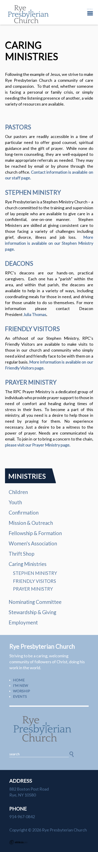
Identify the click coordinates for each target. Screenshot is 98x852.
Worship (21, 691)
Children (18, 492)
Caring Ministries (27, 564)
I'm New (20, 685)
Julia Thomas (34, 314)
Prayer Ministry (33, 589)
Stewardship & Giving (32, 612)
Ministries (27, 476)
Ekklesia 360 (18, 842)
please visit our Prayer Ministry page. (37, 444)
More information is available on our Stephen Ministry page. (49, 243)
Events (20, 696)
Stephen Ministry (35, 573)
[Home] (49, 729)
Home (19, 680)
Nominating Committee (35, 602)
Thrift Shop (21, 554)
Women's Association (33, 543)
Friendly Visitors (34, 581)
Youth (15, 502)
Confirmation (24, 513)
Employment (23, 622)
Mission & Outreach (31, 523)
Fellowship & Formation (35, 533)
